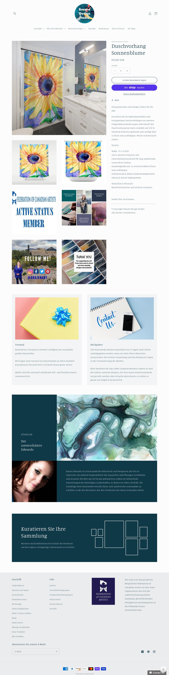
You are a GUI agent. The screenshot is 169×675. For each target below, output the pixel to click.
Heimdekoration (19, 599)
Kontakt (53, 608)
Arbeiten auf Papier (20, 590)
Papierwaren (17, 622)
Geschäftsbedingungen (60, 590)
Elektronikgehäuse (20, 608)
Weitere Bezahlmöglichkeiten (134, 94)
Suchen (53, 585)
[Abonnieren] (56, 651)
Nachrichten (55, 599)
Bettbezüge (17, 604)
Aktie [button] (117, 100)
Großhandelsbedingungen (61, 595)
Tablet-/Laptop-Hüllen (21, 613)
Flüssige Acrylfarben (21, 627)
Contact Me (158, 673)
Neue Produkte (18, 632)
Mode (14, 618)
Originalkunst (18, 585)
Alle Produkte (18, 636)
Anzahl (114, 65)
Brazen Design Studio (87, 673)
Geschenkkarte (56, 604)
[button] (15, 13)
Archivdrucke (18, 595)
